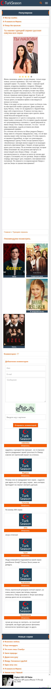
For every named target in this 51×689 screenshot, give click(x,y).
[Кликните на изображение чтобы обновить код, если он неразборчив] (25, 408)
